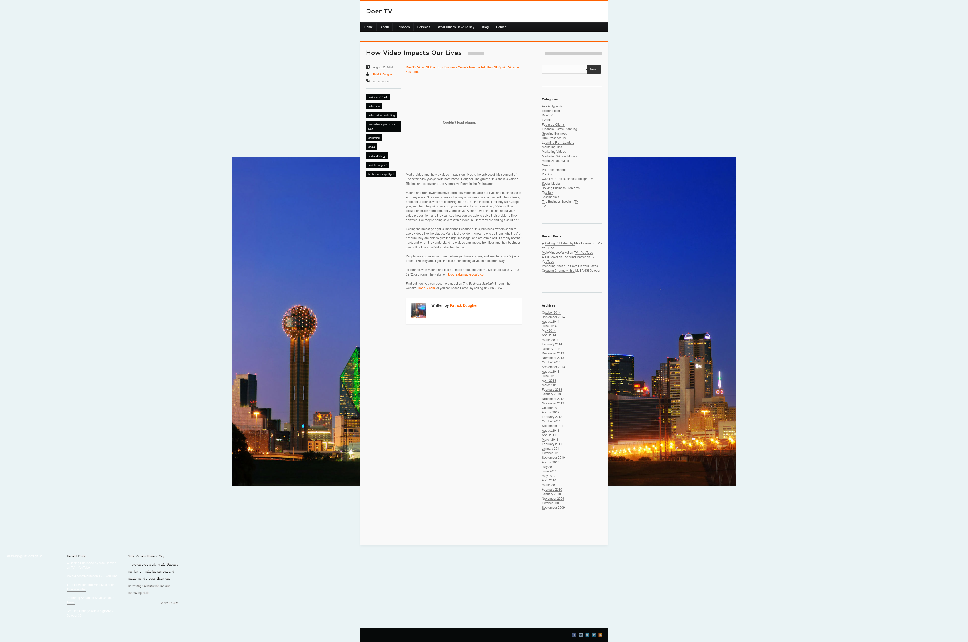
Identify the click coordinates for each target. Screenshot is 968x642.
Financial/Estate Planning (559, 129)
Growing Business (554, 133)
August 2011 (550, 430)
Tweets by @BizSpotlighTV (23, 556)
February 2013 (552, 389)
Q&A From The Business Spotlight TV (567, 178)
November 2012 (553, 403)
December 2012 (553, 398)
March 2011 (550, 439)
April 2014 (549, 335)
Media (371, 147)
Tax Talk (547, 192)
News (546, 165)
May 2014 (549, 330)
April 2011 (549, 435)
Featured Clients (553, 124)
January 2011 (551, 448)
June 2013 (549, 376)
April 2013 (549, 380)
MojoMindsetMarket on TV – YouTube (567, 252)
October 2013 (551, 362)
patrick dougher (377, 165)
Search (594, 69)
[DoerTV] (379, 11)
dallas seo (374, 106)
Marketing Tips (552, 147)
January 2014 (551, 348)
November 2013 (553, 357)
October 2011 (551, 421)
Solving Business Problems (561, 188)
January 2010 (551, 494)
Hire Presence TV (554, 138)
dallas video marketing (381, 115)
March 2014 (550, 339)
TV (544, 206)
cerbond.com (551, 110)
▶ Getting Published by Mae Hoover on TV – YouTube (91, 565)
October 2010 (551, 453)
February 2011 (552, 444)
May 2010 (549, 475)
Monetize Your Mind (555, 160)
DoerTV (547, 115)
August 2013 (550, 371)
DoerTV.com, (427, 288)
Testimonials (550, 197)
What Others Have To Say (456, 27)
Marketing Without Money (559, 156)
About (384, 27)
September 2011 (553, 425)
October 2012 (551, 407)
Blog (485, 27)
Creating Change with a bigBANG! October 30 (90, 612)
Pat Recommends (554, 169)
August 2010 (550, 462)
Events (546, 119)
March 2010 (550, 484)
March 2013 (550, 385)
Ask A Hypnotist (552, 106)
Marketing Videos (554, 151)
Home (368, 27)
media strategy (377, 156)
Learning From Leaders (558, 142)
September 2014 (553, 317)
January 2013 (551, 394)
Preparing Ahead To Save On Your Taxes (570, 266)
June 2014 (549, 326)
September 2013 (553, 366)
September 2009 (553, 507)
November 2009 (553, 498)
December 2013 (553, 353)
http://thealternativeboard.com (466, 274)
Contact (501, 27)
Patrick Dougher (383, 74)
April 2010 (549, 480)
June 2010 (549, 471)
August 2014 (550, 321)
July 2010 (548, 466)
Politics (547, 174)
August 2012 (550, 412)
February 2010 (552, 489)
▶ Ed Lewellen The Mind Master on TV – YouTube (91, 586)
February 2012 (552, 416)
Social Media (551, 183)
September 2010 (553, 457)
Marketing (374, 138)
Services (423, 27)
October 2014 (551, 312)
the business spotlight (381, 174)
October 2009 (551, 503)
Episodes (403, 27)
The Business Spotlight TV (560, 201)
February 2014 (552, 344)
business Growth (378, 97)
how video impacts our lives (381, 126)
